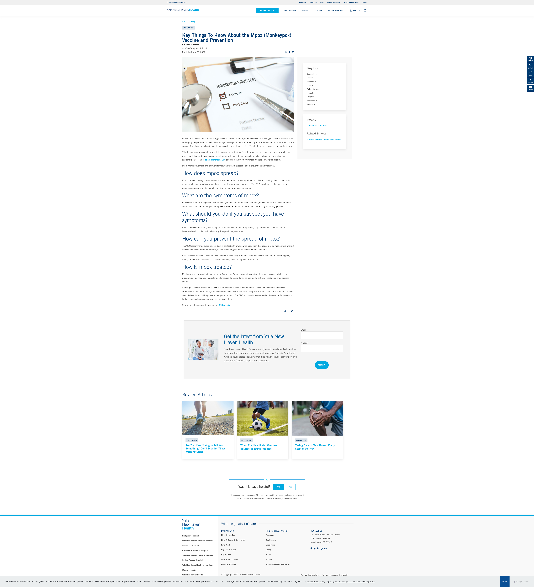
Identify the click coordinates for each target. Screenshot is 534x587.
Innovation (311, 81)
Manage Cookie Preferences (278, 564)
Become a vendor (228, 564)
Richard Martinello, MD (214, 159)
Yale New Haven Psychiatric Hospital (197, 555)
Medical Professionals (351, 2)
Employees (270, 545)
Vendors (269, 559)
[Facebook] (311, 548)
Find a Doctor (267, 10)
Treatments (311, 100)
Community (311, 74)
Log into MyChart (228, 549)
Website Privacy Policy (316, 581)
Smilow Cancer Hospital (192, 560)
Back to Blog (189, 22)
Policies (304, 575)
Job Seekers (271, 540)
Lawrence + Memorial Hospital (195, 550)
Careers (364, 2)
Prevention (311, 93)
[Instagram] (322, 548)
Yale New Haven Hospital (192, 574)
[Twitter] (314, 548)
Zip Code (305, 343)
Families (310, 78)
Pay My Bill (226, 554)
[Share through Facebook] (289, 52)
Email (303, 329)
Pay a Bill (302, 2)
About (322, 2)
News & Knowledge (333, 2)
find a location (228, 535)
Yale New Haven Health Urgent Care (197, 565)
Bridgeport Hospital (190, 536)
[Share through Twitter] (293, 52)
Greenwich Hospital (190, 545)
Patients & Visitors (335, 10)
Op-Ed (309, 85)
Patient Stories (312, 89)
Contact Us (313, 2)
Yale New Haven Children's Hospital (197, 540)
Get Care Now (290, 10)
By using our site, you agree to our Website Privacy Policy (350, 581)
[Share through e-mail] (286, 52)
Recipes (310, 96)
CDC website (224, 305)
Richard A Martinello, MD (316, 126)
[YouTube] (325, 548)
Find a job (225, 545)
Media (268, 554)
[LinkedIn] (318, 548)
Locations (318, 10)
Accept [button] (504, 581)
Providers (270, 535)
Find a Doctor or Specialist (233, 540)
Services (304, 10)
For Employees (314, 575)
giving (268, 549)
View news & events (229, 559)
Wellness (310, 104)
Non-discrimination (330, 575)
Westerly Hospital (189, 570)
